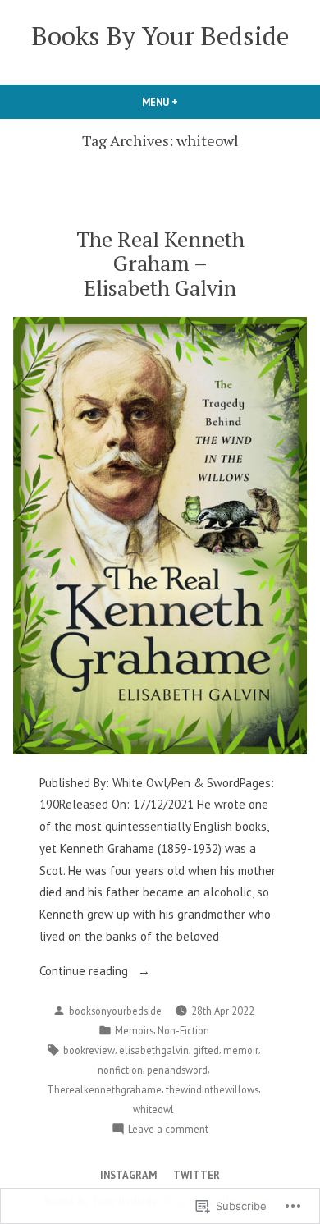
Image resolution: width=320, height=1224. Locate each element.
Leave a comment (168, 1129)
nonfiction (120, 1069)
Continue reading (85, 972)
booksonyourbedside (115, 1010)
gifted (206, 1050)
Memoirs (134, 1030)
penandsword (177, 1069)
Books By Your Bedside (160, 36)
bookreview (89, 1050)
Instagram (128, 1174)
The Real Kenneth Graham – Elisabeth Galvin (160, 262)
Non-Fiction (183, 1030)
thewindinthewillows (212, 1089)
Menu (188, 101)
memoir (240, 1050)
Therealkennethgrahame (104, 1089)
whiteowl (153, 1109)
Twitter (196, 1174)
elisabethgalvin (154, 1050)
